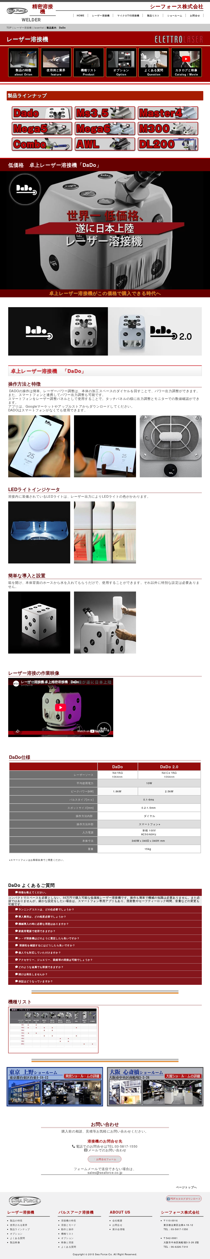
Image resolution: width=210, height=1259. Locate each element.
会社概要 (117, 1220)
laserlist (39, 27)
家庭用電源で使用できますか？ (37, 931)
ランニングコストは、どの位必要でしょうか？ (46, 909)
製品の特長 (16, 1220)
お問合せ (195, 15)
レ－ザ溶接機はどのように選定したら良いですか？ (49, 938)
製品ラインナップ (20, 1229)
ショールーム (174, 15)
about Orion (23, 74)
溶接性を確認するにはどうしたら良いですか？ (47, 945)
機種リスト (67, 1233)
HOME (80, 15)
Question (154, 74)
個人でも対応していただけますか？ (40, 952)
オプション (16, 1233)
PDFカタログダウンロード (185, 1198)
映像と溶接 (67, 1242)
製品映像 (15, 1242)
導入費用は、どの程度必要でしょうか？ (42, 916)
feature (56, 74)
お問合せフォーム (106, 1159)
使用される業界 (18, 1225)
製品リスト (153, 15)
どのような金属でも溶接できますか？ (41, 967)
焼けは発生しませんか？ (33, 974)
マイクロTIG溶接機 (128, 15)
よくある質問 (17, 1238)
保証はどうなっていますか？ (36, 981)
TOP (9, 27)
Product (88, 74)
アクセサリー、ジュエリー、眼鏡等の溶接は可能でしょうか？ (56, 960)
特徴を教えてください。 (33, 892)
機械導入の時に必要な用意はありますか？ (44, 924)
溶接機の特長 (68, 1220)
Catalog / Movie (186, 74)
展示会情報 (118, 1229)
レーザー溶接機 (101, 15)
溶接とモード (68, 1225)
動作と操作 (67, 1229)
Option (121, 74)
